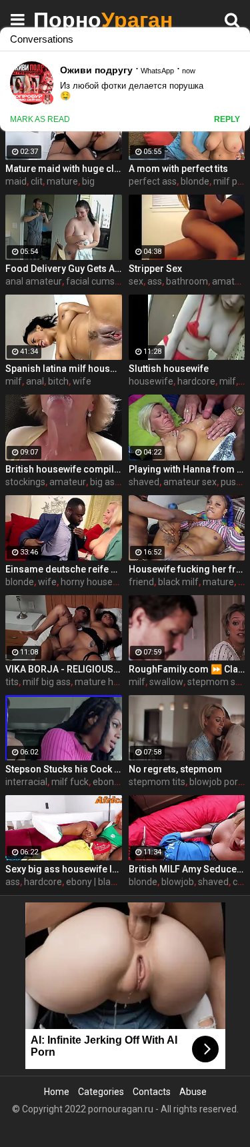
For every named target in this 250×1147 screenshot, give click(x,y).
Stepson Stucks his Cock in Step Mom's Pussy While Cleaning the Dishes (63, 769)
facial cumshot (97, 281)
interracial (26, 781)
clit (37, 181)
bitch (58, 381)
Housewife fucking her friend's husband (187, 569)
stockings (25, 482)
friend (141, 581)
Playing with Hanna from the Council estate (187, 469)
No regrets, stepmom (175, 769)
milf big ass (47, 681)
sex (136, 281)
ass (154, 281)
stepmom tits (157, 781)
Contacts (152, 1091)
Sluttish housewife (169, 368)
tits (12, 681)
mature (62, 181)
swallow (166, 681)
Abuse (193, 1091)
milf (13, 381)
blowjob (177, 881)
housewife (151, 381)
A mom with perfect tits (178, 168)
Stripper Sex (155, 268)
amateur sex (190, 482)
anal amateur (33, 281)
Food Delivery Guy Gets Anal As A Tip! (63, 268)
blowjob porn (216, 781)
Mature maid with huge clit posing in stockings (63, 168)
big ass (104, 482)
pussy (233, 482)
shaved (144, 482)
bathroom (187, 281)
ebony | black (93, 881)
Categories (101, 1091)
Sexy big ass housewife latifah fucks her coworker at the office (63, 869)
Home (56, 1091)
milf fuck (70, 781)
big (88, 181)
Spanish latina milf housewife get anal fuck (63, 368)
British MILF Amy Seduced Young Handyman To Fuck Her (187, 869)
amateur (67, 482)
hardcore (196, 381)
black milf (178, 581)
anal (35, 381)
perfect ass (153, 181)
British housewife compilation (63, 469)
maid (16, 181)
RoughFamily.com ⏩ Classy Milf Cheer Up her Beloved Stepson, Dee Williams (187, 669)
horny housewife (96, 581)
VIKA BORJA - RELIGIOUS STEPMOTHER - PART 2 (63, 669)
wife (82, 381)
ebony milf (115, 781)
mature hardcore (110, 681)
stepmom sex (216, 681)
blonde (195, 181)
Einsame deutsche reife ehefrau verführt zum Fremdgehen (63, 569)
